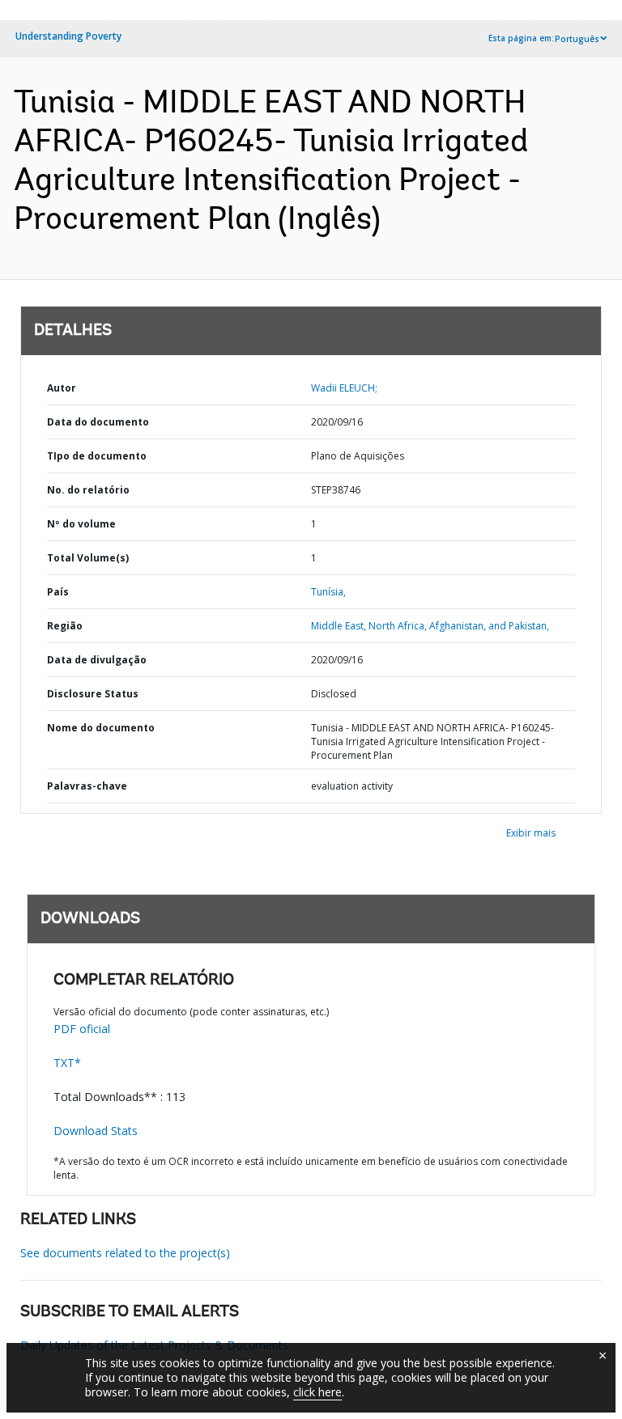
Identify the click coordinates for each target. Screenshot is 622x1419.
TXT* (67, 1062)
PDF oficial (81, 1028)
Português (577, 38)
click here (317, 1392)
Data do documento (98, 422)
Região (65, 626)
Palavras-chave (87, 786)
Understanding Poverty (68, 36)
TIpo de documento (97, 456)
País (58, 592)
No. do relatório (88, 490)
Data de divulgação (97, 660)
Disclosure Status (92, 694)
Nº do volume (81, 524)
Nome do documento (101, 728)
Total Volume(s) (88, 558)
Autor (61, 388)
